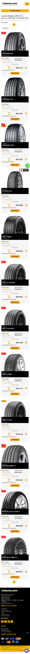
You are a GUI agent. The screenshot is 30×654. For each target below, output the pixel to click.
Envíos (2, 612)
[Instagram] (5, 621)
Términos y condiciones (6, 631)
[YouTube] (9, 621)
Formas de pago (5, 614)
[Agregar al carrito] (26, 67)
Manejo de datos (5, 628)
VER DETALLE (15, 73)
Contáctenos (4, 608)
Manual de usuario (5, 630)
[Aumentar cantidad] (9, 66)
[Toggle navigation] (27, 3)
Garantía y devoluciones (6, 611)
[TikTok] (12, 621)
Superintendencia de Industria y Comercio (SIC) (10, 649)
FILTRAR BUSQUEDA (15, 10)
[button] (26, 651)
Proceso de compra (5, 615)
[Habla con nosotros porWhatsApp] (27, 165)
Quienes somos (4, 610)
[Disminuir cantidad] (9, 68)
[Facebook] (2, 621)
